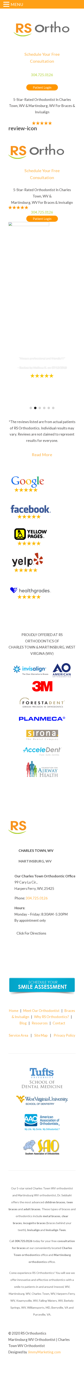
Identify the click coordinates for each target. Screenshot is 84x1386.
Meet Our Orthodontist (41, 1010)
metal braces (51, 1216)
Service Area (18, 1035)
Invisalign (33, 1230)
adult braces (31, 1209)
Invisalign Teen (56, 1230)
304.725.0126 (42, 75)
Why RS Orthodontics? (51, 1017)
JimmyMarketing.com (44, 1352)
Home (13, 1010)
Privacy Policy (64, 1035)
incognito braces (34, 1223)
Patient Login (42, 87)
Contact (59, 1023)
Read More (42, 454)
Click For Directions (31, 933)
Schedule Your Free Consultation (42, 58)
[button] (7, 4)
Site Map (41, 1035)
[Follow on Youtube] (72, 1364)
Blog (23, 1023)
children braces (55, 1202)
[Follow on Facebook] (64, 1364)
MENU (17, 4)
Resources (40, 1023)
